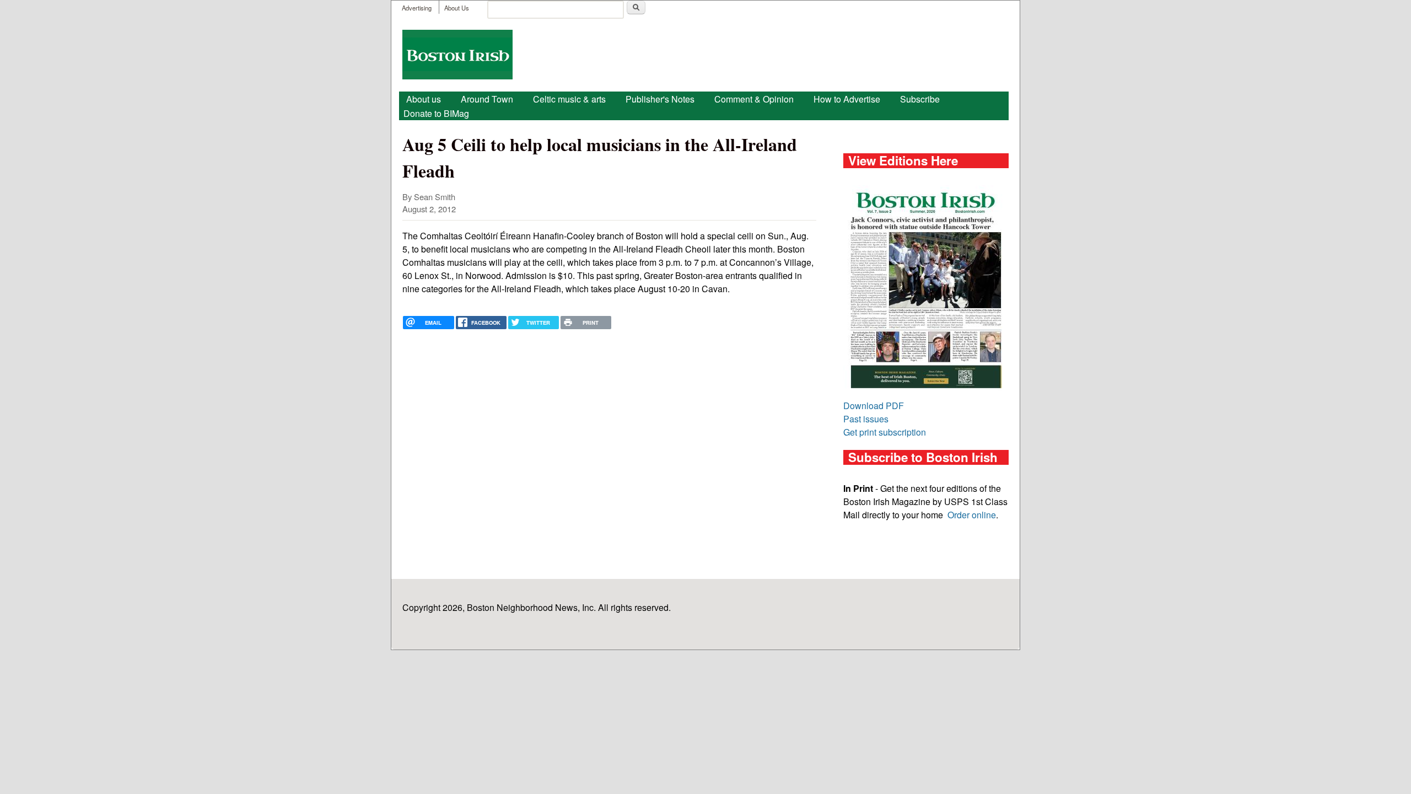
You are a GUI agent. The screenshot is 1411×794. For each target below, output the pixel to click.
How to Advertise (847, 99)
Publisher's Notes (660, 99)
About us (423, 99)
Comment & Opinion (754, 99)
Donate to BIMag (436, 113)
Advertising (417, 7)
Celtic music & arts (569, 99)
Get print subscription (884, 432)
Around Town (487, 99)
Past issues (865, 418)
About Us (456, 7)
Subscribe (920, 99)
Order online (971, 514)
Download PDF (873, 405)
